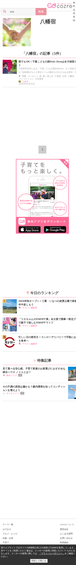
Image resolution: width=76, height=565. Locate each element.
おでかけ (7, 529)
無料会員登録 (74, 11)
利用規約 (64, 542)
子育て (6, 542)
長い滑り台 (48, 76)
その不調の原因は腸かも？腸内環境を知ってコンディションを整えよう (34, 388)
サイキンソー (12, 393)
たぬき (25, 81)
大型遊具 (39, 79)
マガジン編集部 (29, 307)
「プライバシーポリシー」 (52, 553)
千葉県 (58, 76)
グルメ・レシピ (10, 533)
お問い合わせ (66, 538)
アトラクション (26, 79)
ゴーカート (33, 76)
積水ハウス (11, 375)
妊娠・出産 (8, 538)
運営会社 (64, 529)
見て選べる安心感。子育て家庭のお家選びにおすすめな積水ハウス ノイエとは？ (34, 370)
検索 (41, 11)
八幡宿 (71, 76)
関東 (24, 76)
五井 (64, 76)
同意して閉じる (38, 561)
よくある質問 (66, 533)
